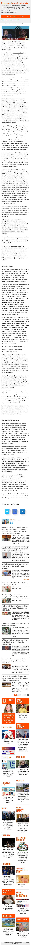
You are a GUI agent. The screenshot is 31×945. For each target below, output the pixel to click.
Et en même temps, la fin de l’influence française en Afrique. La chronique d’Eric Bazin (15, 661)
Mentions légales (18, 942)
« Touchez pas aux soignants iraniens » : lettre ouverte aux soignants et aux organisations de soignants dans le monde (23, 857)
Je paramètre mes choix (13, 19)
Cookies (18, 943)
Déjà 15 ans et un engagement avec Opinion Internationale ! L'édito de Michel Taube (8, 773)
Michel (13, 520)
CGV (23, 942)
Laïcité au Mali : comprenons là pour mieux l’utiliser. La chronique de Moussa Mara (14, 642)
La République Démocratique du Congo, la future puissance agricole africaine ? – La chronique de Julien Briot (15, 549)
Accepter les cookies (15, 16)
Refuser (3, 19)
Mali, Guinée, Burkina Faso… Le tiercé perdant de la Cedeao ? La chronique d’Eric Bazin (15, 608)
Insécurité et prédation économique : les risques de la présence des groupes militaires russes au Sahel (15, 678)
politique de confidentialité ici (9, 12)
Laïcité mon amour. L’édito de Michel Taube (8, 741)
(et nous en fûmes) (18, 53)
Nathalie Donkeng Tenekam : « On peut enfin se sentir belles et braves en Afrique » (15, 566)
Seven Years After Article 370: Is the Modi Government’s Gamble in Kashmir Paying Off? (8, 931)
